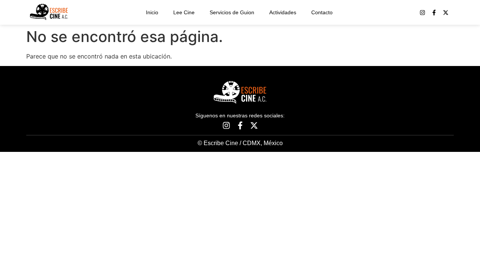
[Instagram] (422, 12)
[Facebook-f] (434, 12)
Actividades (282, 12)
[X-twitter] (445, 12)
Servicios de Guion (232, 12)
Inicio (152, 12)
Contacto (322, 12)
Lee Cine (184, 12)
